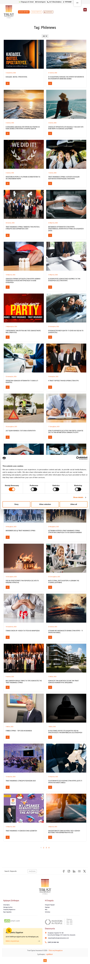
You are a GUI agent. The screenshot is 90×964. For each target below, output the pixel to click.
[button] (85, 9)
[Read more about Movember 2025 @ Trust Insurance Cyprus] (8, 537)
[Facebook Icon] (63, 871)
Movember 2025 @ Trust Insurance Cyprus (20, 530)
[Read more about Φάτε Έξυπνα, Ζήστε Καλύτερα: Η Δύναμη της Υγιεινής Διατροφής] (50, 587)
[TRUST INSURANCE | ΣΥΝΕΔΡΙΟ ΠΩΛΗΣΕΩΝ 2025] (24, 758)
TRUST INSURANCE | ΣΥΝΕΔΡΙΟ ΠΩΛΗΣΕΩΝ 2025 (21, 781)
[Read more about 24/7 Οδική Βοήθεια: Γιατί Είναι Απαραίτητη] (8, 437)
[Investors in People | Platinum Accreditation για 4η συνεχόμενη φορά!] (24, 154)
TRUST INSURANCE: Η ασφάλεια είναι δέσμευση (21, 831)
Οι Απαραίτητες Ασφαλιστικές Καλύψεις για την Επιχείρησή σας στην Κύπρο (64, 279)
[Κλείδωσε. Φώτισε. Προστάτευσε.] (24, 54)
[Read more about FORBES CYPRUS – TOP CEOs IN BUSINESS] (8, 737)
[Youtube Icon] (79, 871)
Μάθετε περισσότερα (12, 941)
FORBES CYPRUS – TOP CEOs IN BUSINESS (19, 731)
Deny (16, 504)
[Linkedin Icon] (74, 871)
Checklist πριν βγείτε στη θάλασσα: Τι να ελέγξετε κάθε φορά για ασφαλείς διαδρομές (65, 128)
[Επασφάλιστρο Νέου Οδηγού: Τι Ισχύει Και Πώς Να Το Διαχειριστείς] (66, 308)
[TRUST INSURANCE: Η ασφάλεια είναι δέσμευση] (24, 808)
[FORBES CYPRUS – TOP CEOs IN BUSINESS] (24, 708)
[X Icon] (84, 871)
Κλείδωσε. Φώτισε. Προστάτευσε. (17, 77)
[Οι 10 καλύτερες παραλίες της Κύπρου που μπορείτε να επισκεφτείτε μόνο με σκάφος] (66, 54)
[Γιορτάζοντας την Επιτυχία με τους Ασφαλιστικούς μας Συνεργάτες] (24, 308)
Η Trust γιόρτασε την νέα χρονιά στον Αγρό (63, 381)
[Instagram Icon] (69, 871)
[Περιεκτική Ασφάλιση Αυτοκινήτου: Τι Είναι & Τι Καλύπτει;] (24, 358)
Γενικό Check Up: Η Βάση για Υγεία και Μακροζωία (23, 631)
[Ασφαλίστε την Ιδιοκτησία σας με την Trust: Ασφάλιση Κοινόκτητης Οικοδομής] (66, 658)
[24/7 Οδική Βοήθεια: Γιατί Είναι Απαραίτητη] (24, 408)
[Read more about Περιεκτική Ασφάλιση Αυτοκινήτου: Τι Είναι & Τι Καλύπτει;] (8, 387)
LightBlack (49, 954)
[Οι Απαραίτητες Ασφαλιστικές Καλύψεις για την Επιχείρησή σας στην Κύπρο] (66, 256)
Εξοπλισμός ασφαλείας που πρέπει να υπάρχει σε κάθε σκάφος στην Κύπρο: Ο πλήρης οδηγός (23, 128)
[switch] (34, 489)
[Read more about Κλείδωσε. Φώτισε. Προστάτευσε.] (8, 83)
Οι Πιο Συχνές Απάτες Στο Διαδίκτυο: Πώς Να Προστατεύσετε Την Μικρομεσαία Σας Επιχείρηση (65, 731)
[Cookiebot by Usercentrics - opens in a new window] (77, 458)
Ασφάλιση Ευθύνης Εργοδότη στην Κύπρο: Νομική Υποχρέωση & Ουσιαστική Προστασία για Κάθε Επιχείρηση (23, 280)
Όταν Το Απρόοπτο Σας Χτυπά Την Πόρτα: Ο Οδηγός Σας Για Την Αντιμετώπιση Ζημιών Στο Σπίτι (65, 431)
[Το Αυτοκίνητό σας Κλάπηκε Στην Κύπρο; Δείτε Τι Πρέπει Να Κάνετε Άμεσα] (66, 758)
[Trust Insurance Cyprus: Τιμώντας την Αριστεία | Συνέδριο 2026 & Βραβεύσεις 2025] (24, 204)
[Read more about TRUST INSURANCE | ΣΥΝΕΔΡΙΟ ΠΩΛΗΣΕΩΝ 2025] (8, 787)
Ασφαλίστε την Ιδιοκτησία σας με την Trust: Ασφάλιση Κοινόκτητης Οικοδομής (63, 681)
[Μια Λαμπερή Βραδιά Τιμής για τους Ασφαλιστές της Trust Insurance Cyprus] (24, 658)
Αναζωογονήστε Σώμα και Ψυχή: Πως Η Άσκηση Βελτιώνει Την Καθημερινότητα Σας (64, 831)
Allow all (73, 504)
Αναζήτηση (32, 871)
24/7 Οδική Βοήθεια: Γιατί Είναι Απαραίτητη (21, 431)
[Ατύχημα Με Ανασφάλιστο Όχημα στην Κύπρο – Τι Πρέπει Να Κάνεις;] (66, 608)
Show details (78, 497)
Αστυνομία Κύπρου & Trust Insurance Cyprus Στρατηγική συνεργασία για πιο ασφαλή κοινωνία (65, 531)
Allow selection (45, 504)
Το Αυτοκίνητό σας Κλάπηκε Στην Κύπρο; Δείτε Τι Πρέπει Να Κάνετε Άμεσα (65, 781)
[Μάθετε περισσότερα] (39, 941)
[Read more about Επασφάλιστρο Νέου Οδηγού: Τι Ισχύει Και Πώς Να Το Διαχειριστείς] (50, 337)
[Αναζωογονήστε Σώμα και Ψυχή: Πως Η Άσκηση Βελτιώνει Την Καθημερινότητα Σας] (66, 808)
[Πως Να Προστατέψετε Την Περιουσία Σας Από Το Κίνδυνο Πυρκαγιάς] (24, 558)
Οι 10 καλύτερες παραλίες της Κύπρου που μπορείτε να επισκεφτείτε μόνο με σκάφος (66, 78)
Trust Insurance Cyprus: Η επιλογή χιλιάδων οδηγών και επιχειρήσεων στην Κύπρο (63, 178)
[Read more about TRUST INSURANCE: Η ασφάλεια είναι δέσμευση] (8, 837)
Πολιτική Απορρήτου (56, 950)
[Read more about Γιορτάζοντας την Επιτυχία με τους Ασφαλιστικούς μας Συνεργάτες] (8, 337)
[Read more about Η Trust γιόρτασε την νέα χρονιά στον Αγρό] (50, 387)
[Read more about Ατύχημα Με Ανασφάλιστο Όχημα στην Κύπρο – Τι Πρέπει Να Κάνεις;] (50, 637)
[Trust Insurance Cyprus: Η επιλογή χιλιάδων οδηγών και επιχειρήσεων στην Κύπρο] (66, 154)
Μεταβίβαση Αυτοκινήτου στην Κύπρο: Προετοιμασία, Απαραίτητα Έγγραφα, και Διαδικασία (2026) (66, 228)
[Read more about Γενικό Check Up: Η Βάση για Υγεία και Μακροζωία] (8, 637)
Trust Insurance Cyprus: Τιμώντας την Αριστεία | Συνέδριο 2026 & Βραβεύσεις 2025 (23, 228)
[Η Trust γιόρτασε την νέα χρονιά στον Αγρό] (66, 358)
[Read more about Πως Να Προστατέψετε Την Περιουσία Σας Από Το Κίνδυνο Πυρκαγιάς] (8, 587)
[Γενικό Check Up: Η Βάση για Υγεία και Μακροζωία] (24, 608)
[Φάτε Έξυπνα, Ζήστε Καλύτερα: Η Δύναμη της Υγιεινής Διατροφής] (66, 558)
